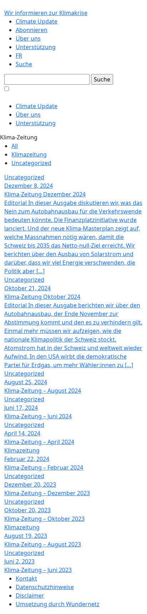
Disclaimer (30, 595)
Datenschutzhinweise (45, 587)
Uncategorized (31, 163)
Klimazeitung (29, 154)
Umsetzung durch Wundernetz (58, 604)
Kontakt (26, 578)
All (14, 146)
